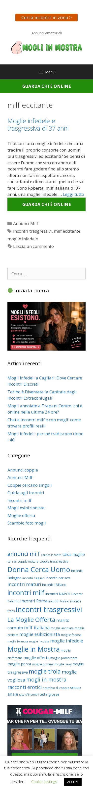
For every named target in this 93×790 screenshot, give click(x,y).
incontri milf (25, 592)
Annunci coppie (22, 470)
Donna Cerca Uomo (38, 569)
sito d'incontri (29, 694)
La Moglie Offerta (31, 619)
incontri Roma (33, 601)
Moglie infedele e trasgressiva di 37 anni (38, 124)
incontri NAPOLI (58, 593)
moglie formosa (17, 641)
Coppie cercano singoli (29, 485)
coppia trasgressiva (53, 561)
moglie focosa (71, 635)
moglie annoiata (62, 628)
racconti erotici (24, 687)
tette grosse (49, 694)
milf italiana (37, 628)
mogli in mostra (46, 679)
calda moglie (73, 554)
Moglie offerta (21, 515)
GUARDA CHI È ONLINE (46, 86)
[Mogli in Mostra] (46, 47)
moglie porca (19, 664)
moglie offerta (36, 657)
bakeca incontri (51, 555)
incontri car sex (58, 578)
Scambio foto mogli (26, 523)
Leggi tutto (73, 194)
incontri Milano (54, 584)
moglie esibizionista (39, 634)
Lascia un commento (33, 246)
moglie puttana (43, 664)
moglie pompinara (64, 658)
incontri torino (58, 601)
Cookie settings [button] (44, 781)
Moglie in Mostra (33, 649)
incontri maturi (24, 584)
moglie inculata (39, 641)
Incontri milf (19, 500)
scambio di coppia (56, 688)
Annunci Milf (25, 223)
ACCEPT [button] (73, 782)
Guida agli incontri (25, 492)
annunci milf (23, 553)
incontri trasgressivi (32, 231)
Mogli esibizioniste (25, 508)
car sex (12, 561)
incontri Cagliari (33, 578)
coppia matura (28, 561)
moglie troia (45, 671)
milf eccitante (67, 231)
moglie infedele (22, 239)
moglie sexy (63, 664)
